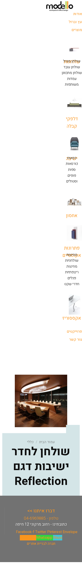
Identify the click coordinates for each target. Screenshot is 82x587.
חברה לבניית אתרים (41, 543)
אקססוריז (71, 318)
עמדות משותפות (72, 81)
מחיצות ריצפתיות (72, 269)
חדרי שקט (71, 284)
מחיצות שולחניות (71, 257)
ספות (72, 169)
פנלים (71, 278)
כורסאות (72, 163)
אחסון (71, 215)
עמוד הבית (47, 442)
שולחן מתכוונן (72, 73)
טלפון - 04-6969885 (41, 518)
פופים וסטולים (71, 178)
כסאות (72, 158)
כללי (30, 442)
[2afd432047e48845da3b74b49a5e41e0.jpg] (41, 400)
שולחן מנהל (71, 61)
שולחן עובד (72, 67)
